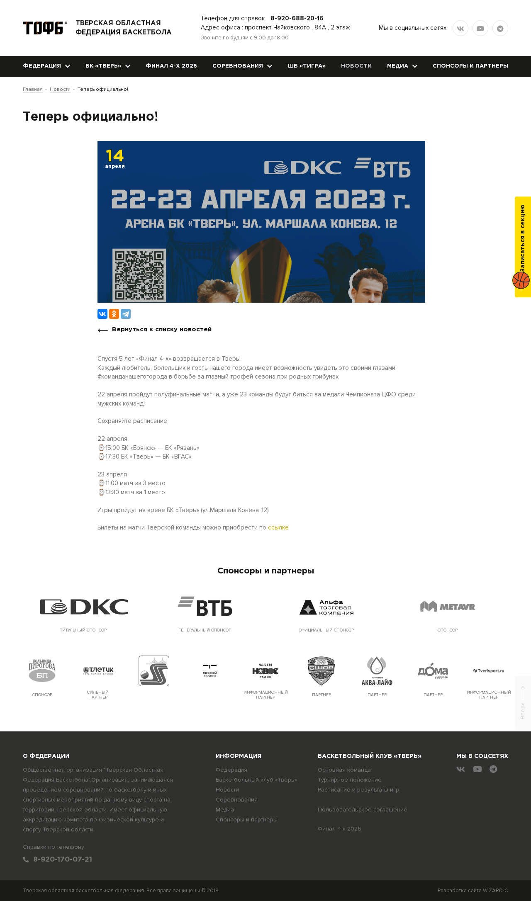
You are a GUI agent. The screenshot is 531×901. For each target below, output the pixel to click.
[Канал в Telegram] (500, 28)
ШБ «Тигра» (307, 66)
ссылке (278, 527)
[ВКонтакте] (102, 314)
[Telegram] (126, 314)
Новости (356, 66)
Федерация (42, 66)
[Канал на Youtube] (480, 28)
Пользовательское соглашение (362, 809)
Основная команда (344, 769)
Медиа (397, 66)
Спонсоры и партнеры (470, 66)
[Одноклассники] (114, 314)
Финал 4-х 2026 (171, 66)
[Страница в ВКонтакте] (460, 28)
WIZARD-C (495, 890)
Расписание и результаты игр (358, 789)
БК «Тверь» (103, 66)
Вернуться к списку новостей (162, 329)
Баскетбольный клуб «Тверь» (256, 779)
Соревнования (237, 66)
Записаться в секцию (522, 238)
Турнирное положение (350, 779)
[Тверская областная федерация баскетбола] (45, 28)
